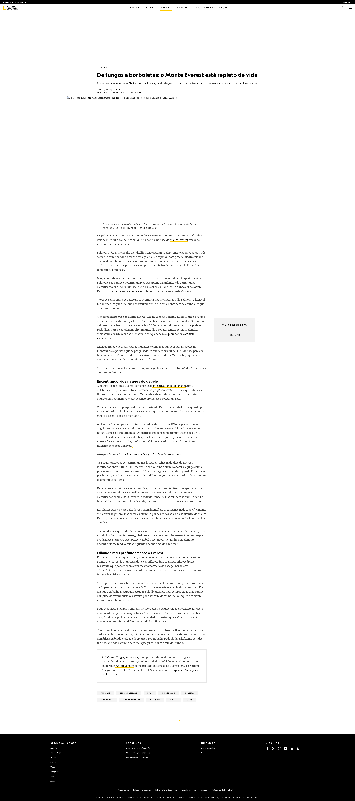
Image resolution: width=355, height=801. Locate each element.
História (53, 757)
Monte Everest (179, 240)
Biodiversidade (129, 693)
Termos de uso (123, 790)
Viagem (53, 767)
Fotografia (54, 772)
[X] (273, 749)
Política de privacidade (142, 790)
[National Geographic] (4, 8)
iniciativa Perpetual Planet (169, 385)
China (173, 700)
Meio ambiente (56, 753)
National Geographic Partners (138, 753)
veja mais (234, 335)
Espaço (53, 776)
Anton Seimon (124, 666)
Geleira (189, 693)
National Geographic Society (137, 757)
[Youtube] (292, 749)
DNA (149, 693)
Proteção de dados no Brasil (222, 790)
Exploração (168, 693)
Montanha (107, 700)
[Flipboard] (285, 749)
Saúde (52, 781)
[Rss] (298, 749)
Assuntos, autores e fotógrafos (138, 748)
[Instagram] (279, 749)
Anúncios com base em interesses (194, 790)
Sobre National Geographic (166, 790)
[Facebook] (267, 749)
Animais (104, 67)
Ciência (53, 762)
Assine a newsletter (15, 2)
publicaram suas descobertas (131, 291)
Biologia (155, 700)
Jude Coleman (112, 90)
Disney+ (347, 2)
